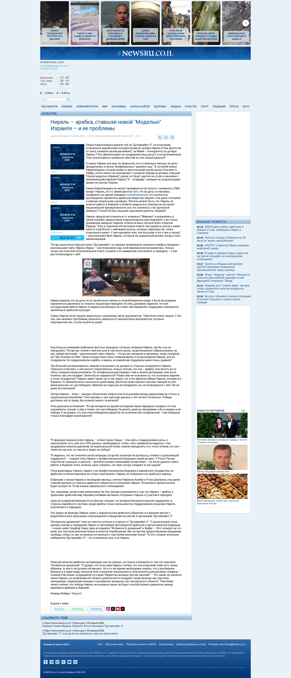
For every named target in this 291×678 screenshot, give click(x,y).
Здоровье (160, 106)
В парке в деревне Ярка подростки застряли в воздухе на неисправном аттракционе (222, 256)
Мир (105, 106)
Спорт (204, 106)
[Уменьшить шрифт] (160, 137)
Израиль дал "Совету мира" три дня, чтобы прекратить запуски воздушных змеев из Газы (223, 288)
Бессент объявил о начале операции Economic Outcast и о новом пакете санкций (224, 299)
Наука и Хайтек (140, 106)
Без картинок (166, 644)
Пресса (234, 106)
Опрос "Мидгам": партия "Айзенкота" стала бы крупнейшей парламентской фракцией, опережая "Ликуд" (224, 277)
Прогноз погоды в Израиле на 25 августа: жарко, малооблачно (221, 239)
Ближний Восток (87, 106)
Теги (100, 644)
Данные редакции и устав (191, 644)
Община (175, 106)
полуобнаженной (137, 194)
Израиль (67, 106)
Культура (191, 106)
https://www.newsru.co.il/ (57, 623)
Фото (246, 106)
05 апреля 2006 (95, 623)
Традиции (218, 106)
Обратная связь (114, 644)
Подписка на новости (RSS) (141, 644)
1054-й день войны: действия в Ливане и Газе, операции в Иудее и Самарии (220, 229)
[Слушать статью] (176, 137)
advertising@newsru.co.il (232, 644)
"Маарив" (76, 593)
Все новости (50, 106)
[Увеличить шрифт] (166, 137)
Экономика (118, 106)
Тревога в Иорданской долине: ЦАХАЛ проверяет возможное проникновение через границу (220, 266)
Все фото (67, 238)
